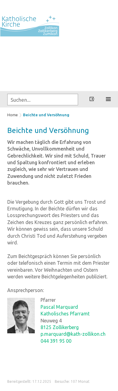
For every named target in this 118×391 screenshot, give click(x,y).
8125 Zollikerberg (60, 327)
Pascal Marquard (59, 307)
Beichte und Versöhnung (46, 115)
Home (12, 115)
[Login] (92, 100)
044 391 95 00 (56, 341)
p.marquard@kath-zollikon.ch (73, 334)
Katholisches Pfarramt (65, 313)
